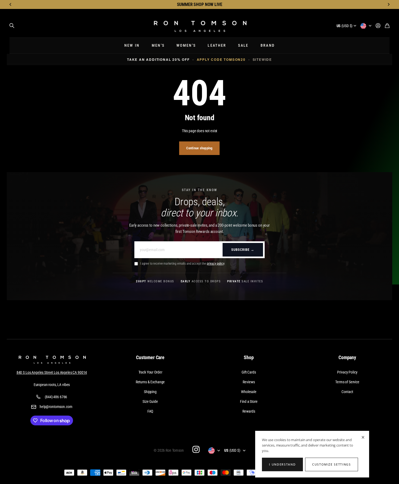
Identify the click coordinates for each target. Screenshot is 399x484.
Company (347, 357)
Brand (268, 45)
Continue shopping (199, 148)
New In (132, 45)
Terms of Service (347, 382)
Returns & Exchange (150, 382)
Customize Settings (331, 464)
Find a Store (248, 401)
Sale (243, 45)
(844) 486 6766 (56, 397)
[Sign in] (378, 26)
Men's (158, 45)
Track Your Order (150, 372)
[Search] (12, 26)
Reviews (249, 382)
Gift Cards (249, 372)
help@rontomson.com (56, 406)
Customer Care (150, 357)
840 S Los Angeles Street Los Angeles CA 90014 (52, 372)
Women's (186, 45)
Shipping (150, 392)
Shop (249, 357)
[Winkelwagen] (387, 26)
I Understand (282, 464)
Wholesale (248, 392)
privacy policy (215, 263)
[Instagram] (195, 449)
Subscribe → (242, 250)
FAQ (150, 411)
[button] (11, 4)
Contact (347, 392)
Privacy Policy (347, 372)
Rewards (248, 411)
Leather (217, 45)
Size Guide (150, 401)
